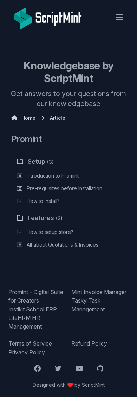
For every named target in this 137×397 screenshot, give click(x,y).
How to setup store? (50, 232)
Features (45, 218)
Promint (26, 139)
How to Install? (43, 201)
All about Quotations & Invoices (62, 245)
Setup (41, 161)
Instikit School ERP (32, 309)
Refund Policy (89, 343)
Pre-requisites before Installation (64, 188)
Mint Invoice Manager (98, 292)
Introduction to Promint (53, 176)
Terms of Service (30, 343)
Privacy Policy (26, 352)
